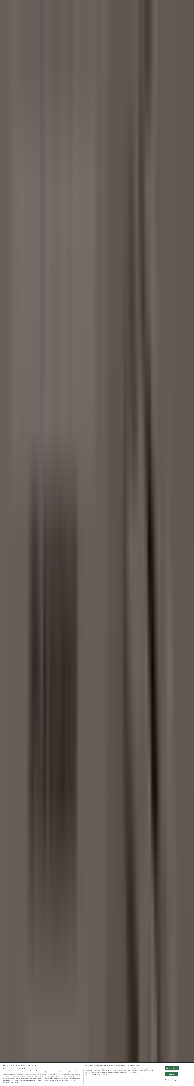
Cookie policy (14, 1082)
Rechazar (172, 1074)
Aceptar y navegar (172, 1068)
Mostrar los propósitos (172, 1080)
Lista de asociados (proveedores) (96, 1075)
